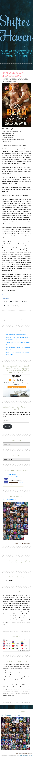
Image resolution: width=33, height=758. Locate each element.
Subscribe (7, 426)
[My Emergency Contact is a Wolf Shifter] (4, 537)
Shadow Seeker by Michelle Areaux (16, 334)
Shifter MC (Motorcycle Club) (12, 79)
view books (21, 485)
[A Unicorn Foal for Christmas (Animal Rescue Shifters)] (15, 510)
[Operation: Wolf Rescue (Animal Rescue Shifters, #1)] (11, 510)
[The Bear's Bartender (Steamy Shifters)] (15, 532)
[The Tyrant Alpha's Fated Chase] (8, 504)
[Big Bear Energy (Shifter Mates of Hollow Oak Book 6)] (26, 510)
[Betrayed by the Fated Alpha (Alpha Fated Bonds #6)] (26, 526)
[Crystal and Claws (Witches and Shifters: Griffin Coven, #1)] (4, 510)
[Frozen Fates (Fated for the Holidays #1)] (4, 532)
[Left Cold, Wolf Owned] (22, 532)
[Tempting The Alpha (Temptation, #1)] (4, 504)
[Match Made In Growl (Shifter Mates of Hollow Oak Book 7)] (11, 526)
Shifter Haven (16, 28)
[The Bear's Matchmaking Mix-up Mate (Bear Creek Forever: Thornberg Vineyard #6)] (22, 504)
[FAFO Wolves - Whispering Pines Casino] (19, 510)
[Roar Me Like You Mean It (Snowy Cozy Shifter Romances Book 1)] (15, 504)
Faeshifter (21, 78)
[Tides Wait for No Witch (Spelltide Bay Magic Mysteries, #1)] (8, 537)
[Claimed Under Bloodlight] (4, 521)
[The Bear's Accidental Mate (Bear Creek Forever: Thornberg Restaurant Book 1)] (22, 515)
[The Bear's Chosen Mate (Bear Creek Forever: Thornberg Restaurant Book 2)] (11, 532)
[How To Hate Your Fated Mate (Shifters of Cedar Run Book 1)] (11, 537)
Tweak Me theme (23, 755)
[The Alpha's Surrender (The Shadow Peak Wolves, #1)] (15, 515)
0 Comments (11, 81)
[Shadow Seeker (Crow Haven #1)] (22, 537)
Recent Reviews (9, 499)
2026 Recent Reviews (10, 715)
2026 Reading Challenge (13, 475)
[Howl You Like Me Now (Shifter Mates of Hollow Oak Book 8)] (26, 532)
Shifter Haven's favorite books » (22, 543)
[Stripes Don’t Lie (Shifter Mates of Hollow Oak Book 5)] (8, 510)
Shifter (10, 479)
